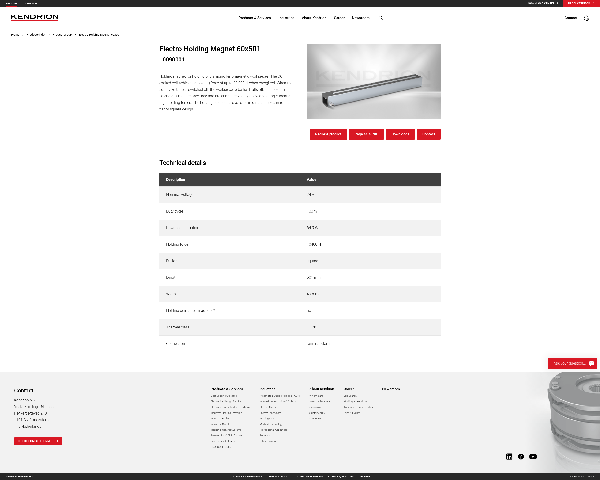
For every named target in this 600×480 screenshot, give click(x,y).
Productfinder (579, 3)
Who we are (316, 395)
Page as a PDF (366, 134)
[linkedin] (509, 457)
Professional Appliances (274, 429)
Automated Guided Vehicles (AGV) (280, 395)
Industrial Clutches (221, 424)
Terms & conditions (247, 476)
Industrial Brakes (220, 418)
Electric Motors (269, 407)
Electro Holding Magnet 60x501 (100, 34)
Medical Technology (271, 424)
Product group (62, 34)
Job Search (350, 395)
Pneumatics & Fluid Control (226, 435)
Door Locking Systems (224, 395)
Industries (268, 389)
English (11, 3)
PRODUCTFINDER (221, 447)
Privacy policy (279, 476)
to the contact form (34, 441)
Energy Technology (270, 413)
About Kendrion (321, 389)
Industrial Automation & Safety (278, 401)
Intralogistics (267, 418)
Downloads (400, 134)
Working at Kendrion (355, 401)
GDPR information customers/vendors (325, 476)
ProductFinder (36, 34)
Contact (428, 134)
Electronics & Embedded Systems (230, 407)
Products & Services (227, 389)
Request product (328, 134)
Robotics (265, 435)
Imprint (366, 476)
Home (15, 34)
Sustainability (317, 413)
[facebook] (521, 457)
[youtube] (533, 457)
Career (349, 389)
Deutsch (31, 3)
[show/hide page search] (380, 18)
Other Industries (269, 441)
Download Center (541, 3)
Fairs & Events (352, 413)
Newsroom (391, 389)
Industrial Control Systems (226, 429)
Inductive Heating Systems (226, 413)
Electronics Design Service (226, 401)
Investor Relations (319, 401)
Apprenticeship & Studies (358, 407)
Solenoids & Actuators (224, 441)
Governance (316, 407)
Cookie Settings (582, 476)
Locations (315, 418)
